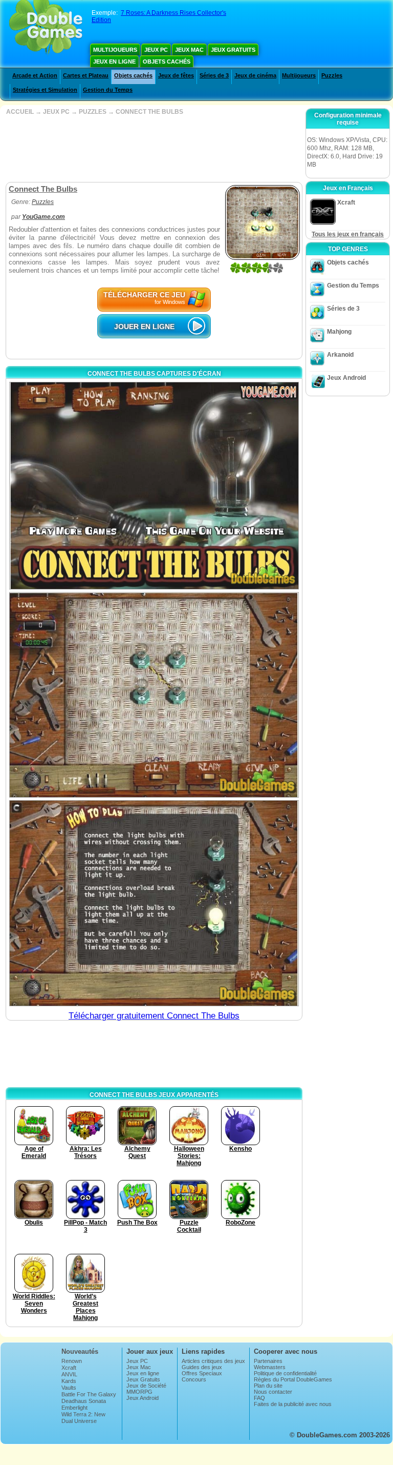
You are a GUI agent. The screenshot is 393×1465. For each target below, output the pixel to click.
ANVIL (69, 1374)
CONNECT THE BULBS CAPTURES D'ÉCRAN (154, 373)
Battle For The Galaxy (88, 1394)
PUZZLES (92, 111)
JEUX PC (56, 111)
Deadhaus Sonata (83, 1401)
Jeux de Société (146, 1385)
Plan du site (268, 1385)
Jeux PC (156, 50)
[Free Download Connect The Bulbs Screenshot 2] (154, 695)
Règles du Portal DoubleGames (293, 1379)
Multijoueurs (115, 50)
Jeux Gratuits (233, 50)
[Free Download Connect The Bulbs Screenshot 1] (154, 485)
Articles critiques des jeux (213, 1361)
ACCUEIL (20, 111)
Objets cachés (166, 61)
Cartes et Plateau (85, 75)
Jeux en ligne (114, 61)
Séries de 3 (214, 75)
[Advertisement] (153, 148)
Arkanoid (340, 354)
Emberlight (74, 1408)
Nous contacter (273, 1392)
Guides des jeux (202, 1367)
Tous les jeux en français (348, 234)
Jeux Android (346, 377)
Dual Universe (79, 1421)
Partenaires (268, 1361)
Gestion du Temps (108, 90)
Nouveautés (79, 1351)
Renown (71, 1361)
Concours (194, 1379)
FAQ (259, 1398)
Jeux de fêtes (176, 75)
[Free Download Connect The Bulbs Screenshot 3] (154, 903)
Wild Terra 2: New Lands (83, 1417)
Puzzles (331, 75)
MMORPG (139, 1392)
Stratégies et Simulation (45, 90)
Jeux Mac (189, 50)
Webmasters (270, 1367)
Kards (68, 1381)
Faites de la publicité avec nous (293, 1404)
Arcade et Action (34, 75)
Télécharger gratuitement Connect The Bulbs (154, 1016)
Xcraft (68, 1368)
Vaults (68, 1388)
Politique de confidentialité (285, 1373)
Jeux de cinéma (255, 75)
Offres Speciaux (202, 1373)
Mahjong (339, 331)
